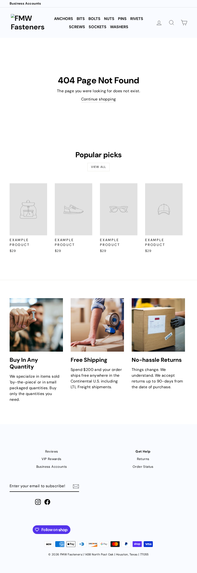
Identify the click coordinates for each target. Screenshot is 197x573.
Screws (77, 26)
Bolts (94, 18)
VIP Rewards (51, 459)
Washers (119, 26)
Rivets (136, 18)
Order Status (143, 467)
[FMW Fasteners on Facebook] (47, 502)
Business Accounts (25, 3)
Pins (122, 18)
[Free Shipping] (97, 325)
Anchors (63, 18)
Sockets (97, 26)
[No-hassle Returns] (158, 325)
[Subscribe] (76, 486)
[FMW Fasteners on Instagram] (38, 502)
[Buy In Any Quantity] (36, 325)
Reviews (51, 451)
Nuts (109, 18)
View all (98, 167)
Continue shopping (98, 99)
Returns (143, 459)
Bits (81, 18)
